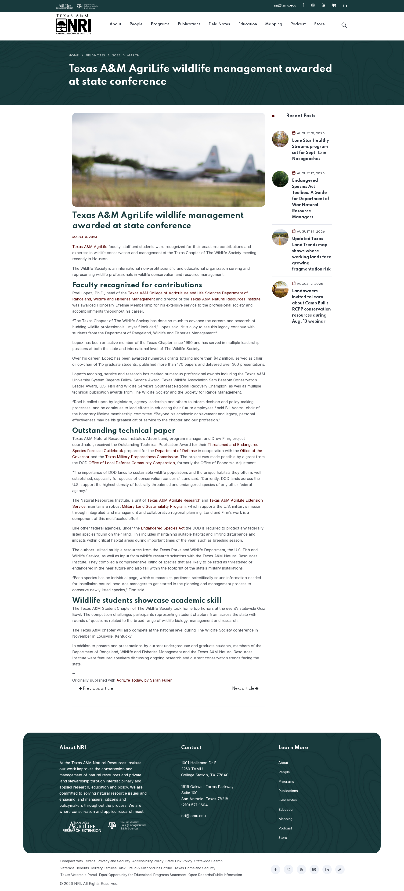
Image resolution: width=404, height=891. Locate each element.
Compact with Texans (77, 861)
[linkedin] (327, 869)
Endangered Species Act (162, 528)
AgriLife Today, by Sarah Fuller (144, 680)
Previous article (97, 689)
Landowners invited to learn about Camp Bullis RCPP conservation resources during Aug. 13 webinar (311, 306)
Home (74, 55)
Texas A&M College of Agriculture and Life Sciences (174, 293)
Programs (286, 781)
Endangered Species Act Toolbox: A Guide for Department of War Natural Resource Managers (310, 199)
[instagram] (288, 869)
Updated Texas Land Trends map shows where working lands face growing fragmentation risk (311, 254)
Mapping (285, 819)
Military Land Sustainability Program (154, 506)
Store (282, 837)
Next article (243, 689)
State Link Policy (179, 861)
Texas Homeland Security (194, 868)
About (283, 762)
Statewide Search (208, 861)
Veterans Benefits (74, 868)
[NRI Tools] (340, 869)
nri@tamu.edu (285, 5)
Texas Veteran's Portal (78, 875)
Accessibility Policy (147, 861)
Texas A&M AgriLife (89, 246)
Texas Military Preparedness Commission (141, 456)
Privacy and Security (113, 861)
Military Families (104, 868)
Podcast (285, 828)
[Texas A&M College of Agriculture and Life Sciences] (88, 6)
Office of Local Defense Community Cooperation (132, 462)
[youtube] (301, 869)
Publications (288, 791)
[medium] (314, 869)
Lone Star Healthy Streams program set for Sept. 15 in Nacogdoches (310, 150)
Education (286, 809)
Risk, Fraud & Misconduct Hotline (145, 868)
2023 (116, 55)
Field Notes (95, 55)
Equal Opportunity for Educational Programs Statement (142, 875)
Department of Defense (176, 450)
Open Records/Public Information (215, 875)
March (133, 55)
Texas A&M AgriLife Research (173, 500)
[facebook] (275, 869)
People (284, 772)
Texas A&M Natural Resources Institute (225, 299)
